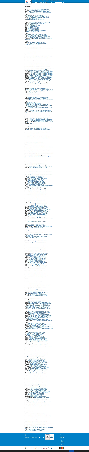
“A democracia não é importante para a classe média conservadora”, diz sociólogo (40, 22)
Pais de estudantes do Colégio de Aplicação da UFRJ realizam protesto (37, 217)
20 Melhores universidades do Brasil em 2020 (34, 18)
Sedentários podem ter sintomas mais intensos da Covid (33, 233)
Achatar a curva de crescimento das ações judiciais (33, 94)
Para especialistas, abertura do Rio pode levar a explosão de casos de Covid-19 (35, 15)
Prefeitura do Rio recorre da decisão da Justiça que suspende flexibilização (36, 91)
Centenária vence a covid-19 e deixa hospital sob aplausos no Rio (33, 44)
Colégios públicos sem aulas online (31, 230)
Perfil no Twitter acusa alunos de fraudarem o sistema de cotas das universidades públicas (39, 36)
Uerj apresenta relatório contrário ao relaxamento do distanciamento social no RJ (38, 207)
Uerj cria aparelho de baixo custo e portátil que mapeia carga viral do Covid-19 (43, 320)
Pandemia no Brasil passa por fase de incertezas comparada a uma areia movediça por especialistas (38, 129)
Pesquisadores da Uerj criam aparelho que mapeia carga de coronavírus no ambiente (38, 340)
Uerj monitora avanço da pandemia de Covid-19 (34, 216)
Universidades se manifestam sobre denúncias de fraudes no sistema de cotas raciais (38, 85)
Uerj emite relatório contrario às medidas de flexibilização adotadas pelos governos (38, 187)
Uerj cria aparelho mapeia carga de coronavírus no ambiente (40, 399)
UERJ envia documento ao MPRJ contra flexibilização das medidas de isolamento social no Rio (41, 185)
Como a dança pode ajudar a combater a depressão (35, 301)
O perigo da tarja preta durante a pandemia (31, 102)
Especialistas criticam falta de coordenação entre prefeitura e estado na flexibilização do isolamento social (40, 99)
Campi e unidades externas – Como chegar (60, 443)
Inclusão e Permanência (54, 0)
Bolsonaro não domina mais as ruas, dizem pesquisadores (37, 81)
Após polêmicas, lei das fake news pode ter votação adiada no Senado (35, 19)
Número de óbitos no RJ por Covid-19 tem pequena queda (34, 92)
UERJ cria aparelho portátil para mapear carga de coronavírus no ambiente (35, 325)
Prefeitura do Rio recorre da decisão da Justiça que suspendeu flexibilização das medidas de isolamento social (39, 89)
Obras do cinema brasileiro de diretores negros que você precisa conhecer (37, 30)
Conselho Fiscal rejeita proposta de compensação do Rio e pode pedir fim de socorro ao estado (37, 236)
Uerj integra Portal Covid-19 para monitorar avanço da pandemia (44, 226)
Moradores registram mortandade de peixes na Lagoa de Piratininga (37, 155)
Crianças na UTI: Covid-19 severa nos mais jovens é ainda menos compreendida (36, 126)
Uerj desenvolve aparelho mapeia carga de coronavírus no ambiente (38, 396)
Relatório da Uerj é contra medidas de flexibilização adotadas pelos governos (38, 189)
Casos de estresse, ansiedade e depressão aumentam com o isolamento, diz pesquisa (41, 55)
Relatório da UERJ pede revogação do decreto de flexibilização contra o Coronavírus (37, 215)
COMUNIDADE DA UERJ (42, 2)
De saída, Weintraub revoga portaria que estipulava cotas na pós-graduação (38, 167)
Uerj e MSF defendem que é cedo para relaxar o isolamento (34, 173)
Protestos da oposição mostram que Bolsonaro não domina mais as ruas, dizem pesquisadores (38, 66)
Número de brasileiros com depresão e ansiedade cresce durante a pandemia (39, 314)
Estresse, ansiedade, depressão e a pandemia (32, 24)
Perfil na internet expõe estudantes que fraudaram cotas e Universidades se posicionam (39, 37)
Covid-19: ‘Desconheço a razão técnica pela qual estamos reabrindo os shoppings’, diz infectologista (39, 110)
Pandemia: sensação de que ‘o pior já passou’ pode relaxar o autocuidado (36, 323)
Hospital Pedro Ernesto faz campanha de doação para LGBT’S (34, 335)
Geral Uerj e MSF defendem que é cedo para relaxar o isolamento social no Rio (37, 214)
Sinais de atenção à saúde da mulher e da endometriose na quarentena (37, 242)
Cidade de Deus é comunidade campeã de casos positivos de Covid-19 (37, 232)
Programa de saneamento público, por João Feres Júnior (33, 106)
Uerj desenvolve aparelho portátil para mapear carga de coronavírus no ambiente (38, 319)
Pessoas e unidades (62, 436)
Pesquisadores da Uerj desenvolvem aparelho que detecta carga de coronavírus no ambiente (40, 401)
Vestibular (46, 2)
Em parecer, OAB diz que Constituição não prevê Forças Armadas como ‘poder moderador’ (38, 16)
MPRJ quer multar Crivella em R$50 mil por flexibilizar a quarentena (34, 31)
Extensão (47, 0)
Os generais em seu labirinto (33, 123)
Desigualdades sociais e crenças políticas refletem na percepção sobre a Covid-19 (38, 98)
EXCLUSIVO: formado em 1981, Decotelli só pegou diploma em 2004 (37, 429)
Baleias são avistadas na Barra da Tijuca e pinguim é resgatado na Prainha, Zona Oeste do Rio (37, 306)
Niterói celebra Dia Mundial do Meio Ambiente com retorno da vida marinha (38, 43)
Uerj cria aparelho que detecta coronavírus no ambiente (35, 299)
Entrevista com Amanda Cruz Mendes (31, 425)
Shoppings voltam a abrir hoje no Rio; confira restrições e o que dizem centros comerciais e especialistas (39, 105)
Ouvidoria (63, 435)
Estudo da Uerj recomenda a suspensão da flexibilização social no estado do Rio (38, 295)
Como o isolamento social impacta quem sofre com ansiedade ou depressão (36, 42)
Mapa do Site (62, 444)
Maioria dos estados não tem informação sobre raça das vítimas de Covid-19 (36, 224)
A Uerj (36, 0)
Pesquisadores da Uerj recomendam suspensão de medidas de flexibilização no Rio (36, 255)
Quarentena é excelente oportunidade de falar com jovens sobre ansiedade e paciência (40, 10)
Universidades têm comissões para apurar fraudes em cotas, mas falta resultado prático (37, 97)
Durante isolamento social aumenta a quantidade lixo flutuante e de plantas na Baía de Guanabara (40, 107)
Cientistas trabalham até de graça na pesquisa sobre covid (33, 298)
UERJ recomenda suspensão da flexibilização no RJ (34, 291)
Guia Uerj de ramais (62, 437)
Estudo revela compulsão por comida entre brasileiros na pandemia (37, 23)
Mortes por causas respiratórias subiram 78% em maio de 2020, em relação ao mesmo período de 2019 (40, 218)
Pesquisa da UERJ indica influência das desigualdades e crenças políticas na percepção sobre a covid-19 (40, 120)
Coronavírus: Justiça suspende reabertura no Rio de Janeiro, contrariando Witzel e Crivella (39, 83)
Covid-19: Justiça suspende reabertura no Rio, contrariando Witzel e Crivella (38, 84)
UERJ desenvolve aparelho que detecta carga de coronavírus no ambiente (36, 337)
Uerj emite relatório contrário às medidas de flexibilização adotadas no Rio (35, 163)
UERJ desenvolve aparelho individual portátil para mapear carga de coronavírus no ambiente (39, 305)
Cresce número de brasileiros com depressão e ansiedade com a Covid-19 (36, 332)
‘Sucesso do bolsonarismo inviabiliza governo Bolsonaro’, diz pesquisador (35, 241)
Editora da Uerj (62, 442)
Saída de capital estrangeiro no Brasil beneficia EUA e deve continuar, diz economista (38, 17)
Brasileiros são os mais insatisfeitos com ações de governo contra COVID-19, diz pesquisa (38, 165)
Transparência (61, 0)
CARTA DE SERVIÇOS (37, 2)
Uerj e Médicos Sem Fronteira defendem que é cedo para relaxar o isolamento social (38, 212)
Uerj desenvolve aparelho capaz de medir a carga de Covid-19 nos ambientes (38, 304)
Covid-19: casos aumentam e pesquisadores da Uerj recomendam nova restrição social (39, 289)
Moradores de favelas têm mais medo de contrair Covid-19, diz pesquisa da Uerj (38, 118)
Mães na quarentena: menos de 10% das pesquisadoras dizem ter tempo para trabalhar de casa (40, 166)
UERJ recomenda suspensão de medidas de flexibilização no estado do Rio (38, 292)
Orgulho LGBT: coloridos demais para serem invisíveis (35, 327)
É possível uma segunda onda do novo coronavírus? (34, 237)
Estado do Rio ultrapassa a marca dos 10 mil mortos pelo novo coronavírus (36, 424)
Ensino (39, 0)
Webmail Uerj (62, 441)
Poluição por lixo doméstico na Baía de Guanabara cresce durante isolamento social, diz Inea (37, 104)
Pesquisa (43, 0)
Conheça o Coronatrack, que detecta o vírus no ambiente (35, 345)
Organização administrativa (61, 434)
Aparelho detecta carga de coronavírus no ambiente (33, 342)
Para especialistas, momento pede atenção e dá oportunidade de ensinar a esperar (39, 9)
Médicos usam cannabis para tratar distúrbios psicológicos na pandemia (36, 313)
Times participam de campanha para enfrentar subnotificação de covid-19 (37, 240)
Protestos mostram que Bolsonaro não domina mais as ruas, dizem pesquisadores (39, 82)
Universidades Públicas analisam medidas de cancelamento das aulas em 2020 (37, 231)
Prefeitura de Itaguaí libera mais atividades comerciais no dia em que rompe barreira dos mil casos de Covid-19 (39, 174)
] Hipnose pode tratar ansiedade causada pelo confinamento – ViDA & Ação (37, 221)
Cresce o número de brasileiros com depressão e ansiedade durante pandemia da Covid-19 (38, 311)
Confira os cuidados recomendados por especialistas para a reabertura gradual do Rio (36, 34)
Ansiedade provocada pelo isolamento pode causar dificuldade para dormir (39, 88)
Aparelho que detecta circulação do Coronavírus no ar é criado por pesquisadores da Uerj (39, 302)
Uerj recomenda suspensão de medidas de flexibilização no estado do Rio (39, 250)
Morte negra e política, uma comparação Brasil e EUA (35, 154)
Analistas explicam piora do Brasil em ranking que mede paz (34, 103)
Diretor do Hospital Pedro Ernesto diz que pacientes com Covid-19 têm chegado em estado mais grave (39, 127)
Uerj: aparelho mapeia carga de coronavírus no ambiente (37, 336)
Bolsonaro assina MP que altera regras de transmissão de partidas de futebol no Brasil (36, 164)
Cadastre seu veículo (62, 438)
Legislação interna (62, 440)
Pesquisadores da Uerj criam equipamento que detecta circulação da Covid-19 (36, 300)
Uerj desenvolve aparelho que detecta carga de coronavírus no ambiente (35, 333)
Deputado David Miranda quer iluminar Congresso (32, 318)
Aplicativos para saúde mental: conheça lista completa (34, 47)
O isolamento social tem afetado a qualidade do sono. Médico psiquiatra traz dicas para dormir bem (41, 56)
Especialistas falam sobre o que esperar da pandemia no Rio (34, 426)
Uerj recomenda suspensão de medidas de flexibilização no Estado (39, 294)
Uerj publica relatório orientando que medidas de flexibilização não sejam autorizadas (37, 186)
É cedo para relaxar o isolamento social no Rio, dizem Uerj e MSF (35, 180)
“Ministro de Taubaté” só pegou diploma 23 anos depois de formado (34, 430)
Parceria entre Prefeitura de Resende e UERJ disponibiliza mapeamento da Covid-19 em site (39, 308)
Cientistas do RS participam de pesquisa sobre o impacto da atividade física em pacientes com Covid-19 (41, 153)
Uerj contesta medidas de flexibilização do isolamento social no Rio (37, 191)
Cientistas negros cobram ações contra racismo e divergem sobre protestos (38, 128)
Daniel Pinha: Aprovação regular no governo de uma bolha (33, 93)
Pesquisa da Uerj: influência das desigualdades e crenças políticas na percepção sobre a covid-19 (40, 117)
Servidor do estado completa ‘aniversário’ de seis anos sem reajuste (34, 227)
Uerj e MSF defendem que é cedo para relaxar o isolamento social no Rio (34, 175)
